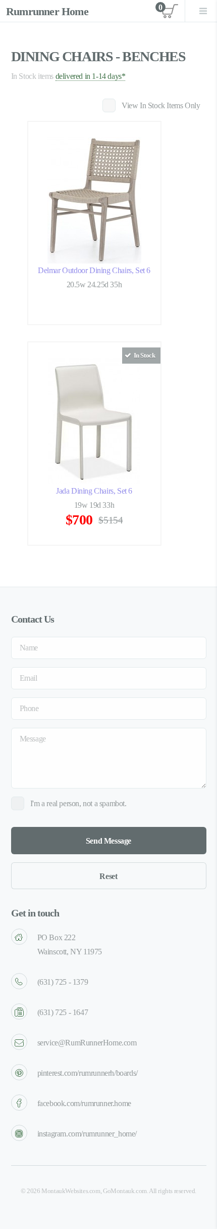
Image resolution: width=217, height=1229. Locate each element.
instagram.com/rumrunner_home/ (87, 1133)
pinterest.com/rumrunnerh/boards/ (87, 1073)
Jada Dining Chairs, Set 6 (94, 491)
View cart (168, 11)
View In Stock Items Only (161, 105)
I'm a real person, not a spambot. (78, 803)
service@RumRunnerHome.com (87, 1042)
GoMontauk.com (125, 1191)
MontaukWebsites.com (70, 1191)
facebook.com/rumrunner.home (84, 1103)
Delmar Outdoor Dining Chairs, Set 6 (94, 270)
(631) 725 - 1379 (62, 982)
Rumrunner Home (47, 12)
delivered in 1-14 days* (91, 76)
